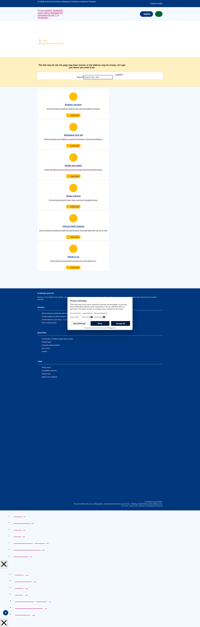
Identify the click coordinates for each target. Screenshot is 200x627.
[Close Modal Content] (4, 564)
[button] (146, 14)
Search (80, 77)
